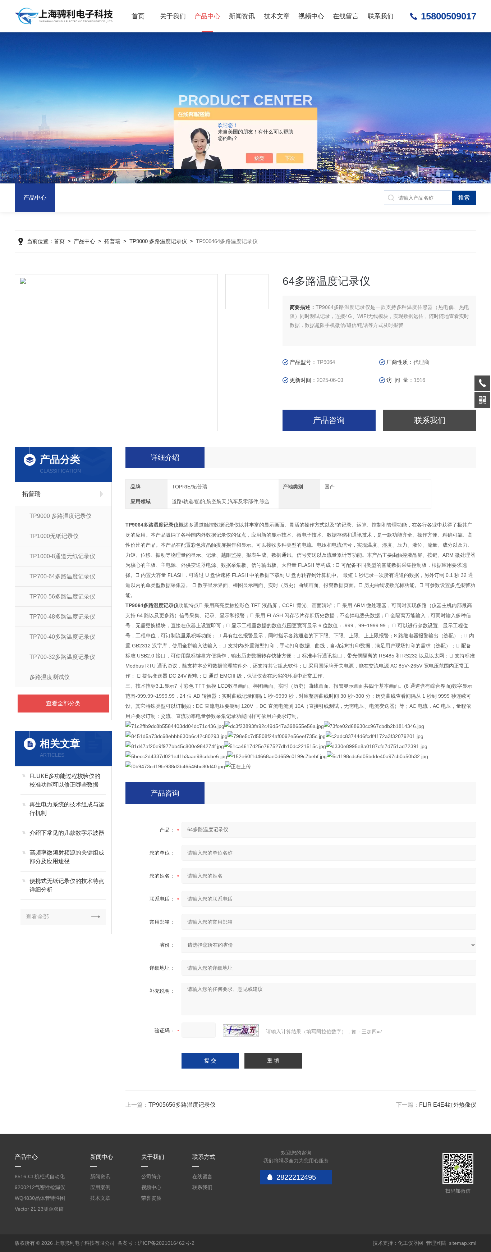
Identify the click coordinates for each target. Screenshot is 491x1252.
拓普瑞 (112, 241)
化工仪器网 (410, 1243)
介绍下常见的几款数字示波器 (66, 833)
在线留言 (346, 16)
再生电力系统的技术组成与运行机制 (66, 808)
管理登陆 (436, 1243)
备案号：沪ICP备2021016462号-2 (156, 1243)
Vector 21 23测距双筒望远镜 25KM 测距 (39, 1210)
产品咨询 (329, 420)
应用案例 (100, 1187)
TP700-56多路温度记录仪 (62, 596)
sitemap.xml (462, 1243)
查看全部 (37, 917)
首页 (138, 16)
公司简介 (151, 1176)
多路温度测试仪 (49, 677)
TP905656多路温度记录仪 (182, 1105)
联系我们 (381, 16)
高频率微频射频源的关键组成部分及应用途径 (66, 857)
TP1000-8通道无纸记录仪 (62, 556)
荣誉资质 (151, 1198)
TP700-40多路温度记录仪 (62, 637)
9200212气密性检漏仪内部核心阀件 (40, 1188)
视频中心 (311, 16)
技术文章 (277, 16)
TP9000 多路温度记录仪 (158, 241)
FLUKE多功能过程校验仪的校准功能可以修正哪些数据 (64, 780)
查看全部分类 (63, 703)
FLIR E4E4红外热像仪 (447, 1105)
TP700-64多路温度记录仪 (62, 576)
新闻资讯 (242, 16)
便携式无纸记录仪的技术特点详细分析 (66, 885)
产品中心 (207, 16)
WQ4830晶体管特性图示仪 (40, 1199)
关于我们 (173, 16)
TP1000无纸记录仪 (54, 536)
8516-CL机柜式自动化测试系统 (40, 1178)
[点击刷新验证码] (241, 1030)
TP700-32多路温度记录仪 (62, 657)
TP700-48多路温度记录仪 (62, 617)
